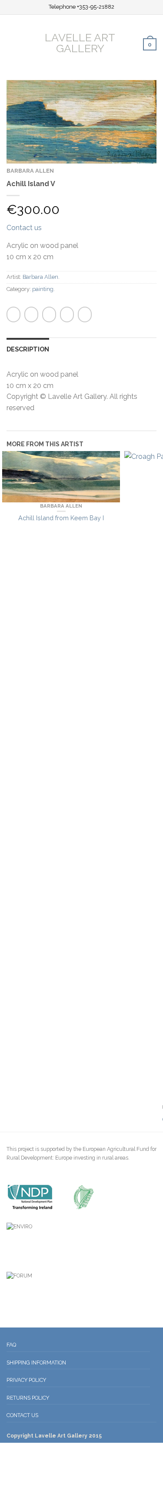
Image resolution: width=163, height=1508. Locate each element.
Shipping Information (36, 1362)
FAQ (11, 1344)
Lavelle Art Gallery (80, 42)
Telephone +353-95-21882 (81, 7)
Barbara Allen (30, 170)
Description (28, 349)
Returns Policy (28, 1397)
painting (42, 289)
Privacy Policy (26, 1380)
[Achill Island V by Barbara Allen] (81, 121)
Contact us (24, 228)
